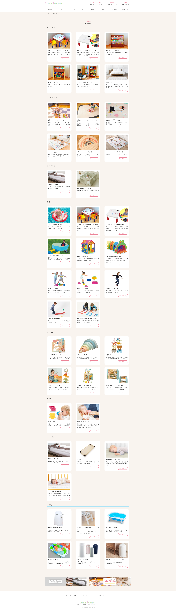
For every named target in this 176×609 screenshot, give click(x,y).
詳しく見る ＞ (65, 58)
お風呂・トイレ (125, 9)
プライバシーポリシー (104, 595)
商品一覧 (92, 4)
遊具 (83, 9)
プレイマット (61, 9)
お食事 (104, 9)
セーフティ (72, 9)
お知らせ (100, 4)
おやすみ (114, 9)
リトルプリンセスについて (112, 4)
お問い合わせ (125, 4)
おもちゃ (93, 9)
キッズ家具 (50, 9)
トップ (47, 13)
